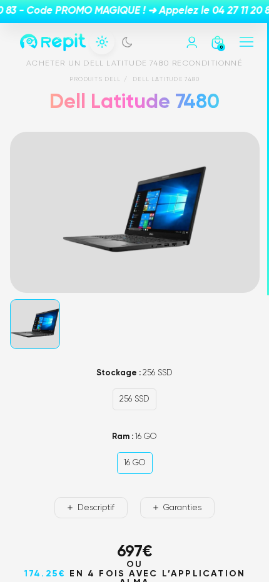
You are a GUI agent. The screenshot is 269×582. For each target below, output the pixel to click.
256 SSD (134, 399)
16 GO (135, 463)
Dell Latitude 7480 (166, 79)
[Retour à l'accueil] (53, 42)
